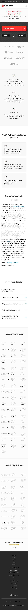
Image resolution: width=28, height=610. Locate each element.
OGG (12, 200)
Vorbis (8, 241)
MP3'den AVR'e (6, 475)
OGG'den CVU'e (6, 428)
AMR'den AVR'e (6, 493)
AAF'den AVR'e (5, 523)
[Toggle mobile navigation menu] (25, 5)
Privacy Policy (18, 601)
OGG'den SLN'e (6, 398)
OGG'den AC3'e (6, 374)
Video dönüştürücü (14, 568)
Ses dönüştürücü (14, 570)
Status (14, 564)
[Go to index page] (7, 5)
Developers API (14, 581)
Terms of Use (9, 601)
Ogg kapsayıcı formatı (18, 206)
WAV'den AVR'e (6, 481)
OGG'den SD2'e (6, 422)
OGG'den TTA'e (6, 434)
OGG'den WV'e (5, 380)
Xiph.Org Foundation (12, 262)
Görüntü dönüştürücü (14, 575)
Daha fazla (21, 1)
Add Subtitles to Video (12, 1)
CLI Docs (14, 585)
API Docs (14, 583)
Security (14, 557)
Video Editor (4, 1)
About (14, 555)
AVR (16, 200)
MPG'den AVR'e (6, 511)
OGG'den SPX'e (6, 392)
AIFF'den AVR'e (6, 517)
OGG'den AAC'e (6, 350)
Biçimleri (14, 560)
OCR (14, 577)
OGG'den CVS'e (6, 410)
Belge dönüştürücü (14, 572)
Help (14, 562)
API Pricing (14, 588)
